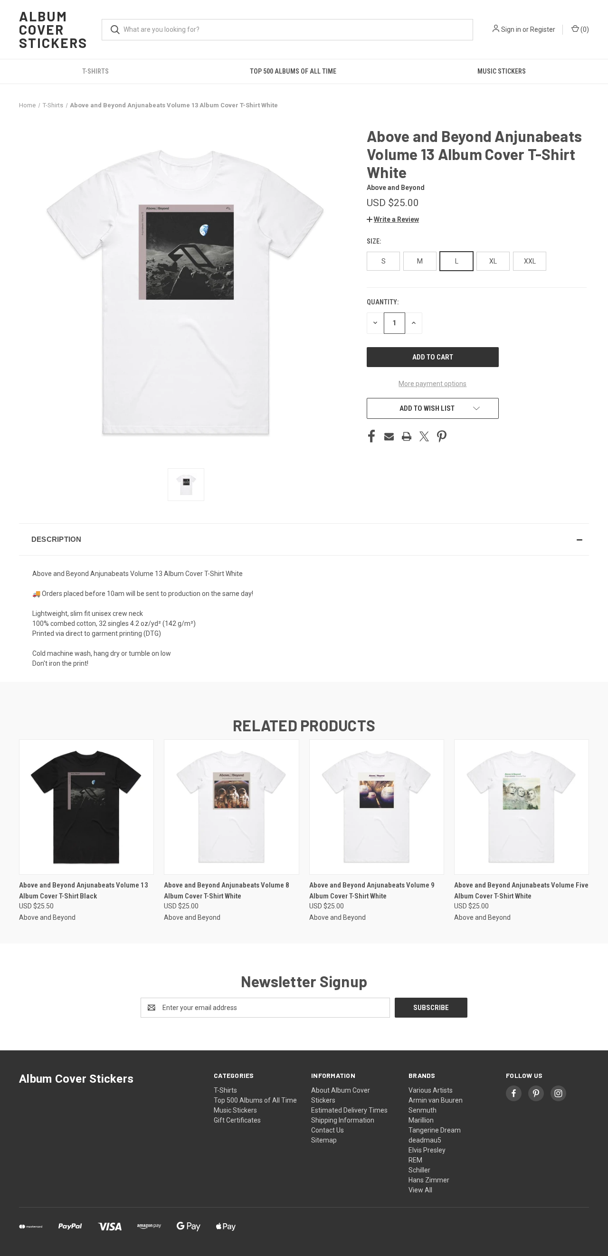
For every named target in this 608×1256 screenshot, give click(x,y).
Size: (374, 241)
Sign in (511, 29)
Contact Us (327, 1130)
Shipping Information (342, 1120)
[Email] (389, 436)
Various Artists (430, 1090)
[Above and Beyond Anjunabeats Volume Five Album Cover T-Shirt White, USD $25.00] (521, 807)
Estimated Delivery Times (349, 1110)
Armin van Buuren (435, 1100)
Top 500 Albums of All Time (293, 71)
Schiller (419, 1170)
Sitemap (324, 1140)
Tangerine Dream (434, 1130)
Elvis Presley (427, 1150)
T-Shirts (95, 71)
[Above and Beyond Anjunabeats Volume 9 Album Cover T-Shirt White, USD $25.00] (376, 807)
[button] (393, 219)
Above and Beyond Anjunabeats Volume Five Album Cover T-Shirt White (521, 890)
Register (542, 29)
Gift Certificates (237, 1120)
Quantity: (383, 302)
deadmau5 (424, 1140)
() (584, 29)
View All (420, 1190)
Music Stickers (501, 71)
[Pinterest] (441, 436)
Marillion (421, 1120)
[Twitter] (424, 436)
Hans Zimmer (428, 1180)
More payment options (432, 383)
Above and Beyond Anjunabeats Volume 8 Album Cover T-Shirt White (226, 890)
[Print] (406, 436)
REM (415, 1160)
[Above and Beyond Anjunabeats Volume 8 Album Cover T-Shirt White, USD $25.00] (231, 807)
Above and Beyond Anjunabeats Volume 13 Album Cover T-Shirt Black (83, 890)
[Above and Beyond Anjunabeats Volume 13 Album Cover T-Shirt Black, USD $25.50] (86, 807)
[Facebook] (371, 436)
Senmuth (422, 1110)
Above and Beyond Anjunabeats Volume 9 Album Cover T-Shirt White (372, 890)
